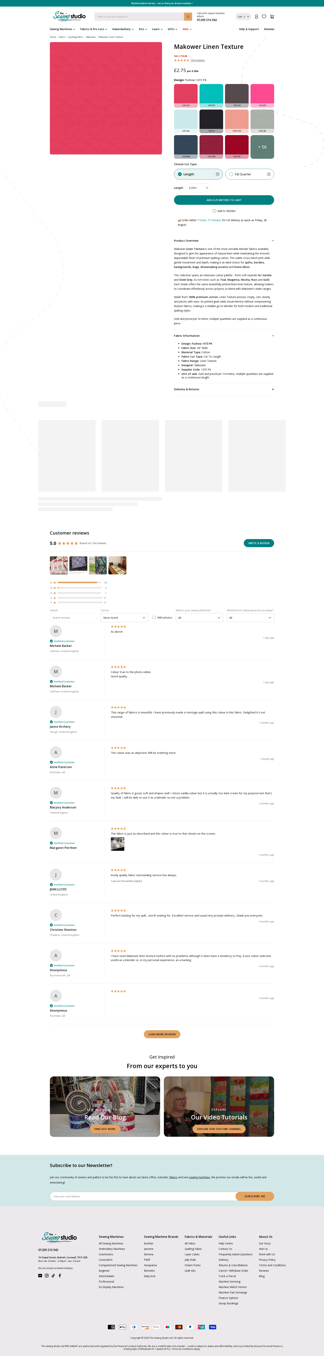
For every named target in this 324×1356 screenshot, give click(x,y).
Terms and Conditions (272, 1265)
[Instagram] (47, 1276)
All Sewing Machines (111, 1243)
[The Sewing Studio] (69, 17)
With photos (164, 617)
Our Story (265, 1243)
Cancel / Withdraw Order (233, 1270)
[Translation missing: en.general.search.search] (188, 17)
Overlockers (106, 1254)
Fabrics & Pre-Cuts (92, 29)
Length (189, 174)
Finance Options (228, 1298)
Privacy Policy (267, 1259)
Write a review (258, 543)
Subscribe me (254, 1196)
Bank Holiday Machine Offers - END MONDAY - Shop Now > (162, 3)
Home (53, 37)
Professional (106, 1281)
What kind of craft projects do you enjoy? (250, 610)
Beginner (104, 1270)
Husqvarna (150, 1265)
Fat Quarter (243, 174)
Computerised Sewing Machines (118, 1265)
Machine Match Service (233, 1287)
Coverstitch (105, 1259)
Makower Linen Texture (111, 37)
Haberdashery (121, 29)
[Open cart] (272, 16)
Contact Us (225, 1249)
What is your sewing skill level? (193, 610)
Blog (262, 1276)
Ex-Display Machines (111, 1287)
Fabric (62, 37)
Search (54, 610)
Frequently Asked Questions (236, 1254)
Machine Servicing (229, 1281)
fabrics (173, 1177)
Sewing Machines (61, 29)
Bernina (148, 1254)
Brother (148, 1243)
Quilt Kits (190, 1270)
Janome (148, 1249)
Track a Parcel (227, 1276)
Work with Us (267, 1254)
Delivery (223, 1259)
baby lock (149, 1276)
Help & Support (249, 29)
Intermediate (106, 1276)
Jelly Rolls (190, 1259)
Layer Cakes (192, 1254)
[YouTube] (40, 1276)
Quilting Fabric (76, 37)
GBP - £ (241, 16)
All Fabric (190, 1243)
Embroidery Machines (112, 1249)
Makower (91, 37)
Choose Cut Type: (185, 164)
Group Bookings (228, 1303)
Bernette (149, 1270)
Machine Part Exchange (233, 1292)
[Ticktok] (53, 1276)
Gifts (171, 29)
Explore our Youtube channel (219, 1129)
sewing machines (199, 1177)
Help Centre (226, 1243)
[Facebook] (60, 1276)
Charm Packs (193, 1265)
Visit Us (263, 1249)
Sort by (105, 610)
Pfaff (147, 1259)
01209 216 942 (48, 1250)
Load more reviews (162, 1034)
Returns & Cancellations (233, 1265)
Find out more (105, 1129)
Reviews (269, 29)
